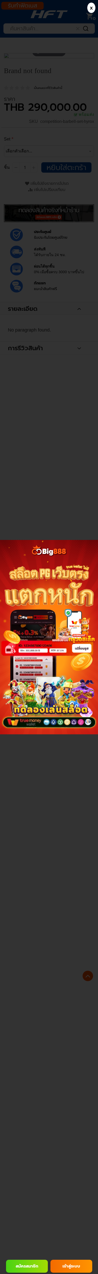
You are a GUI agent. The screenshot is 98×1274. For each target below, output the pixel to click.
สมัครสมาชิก (27, 1266)
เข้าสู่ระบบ (71, 1266)
